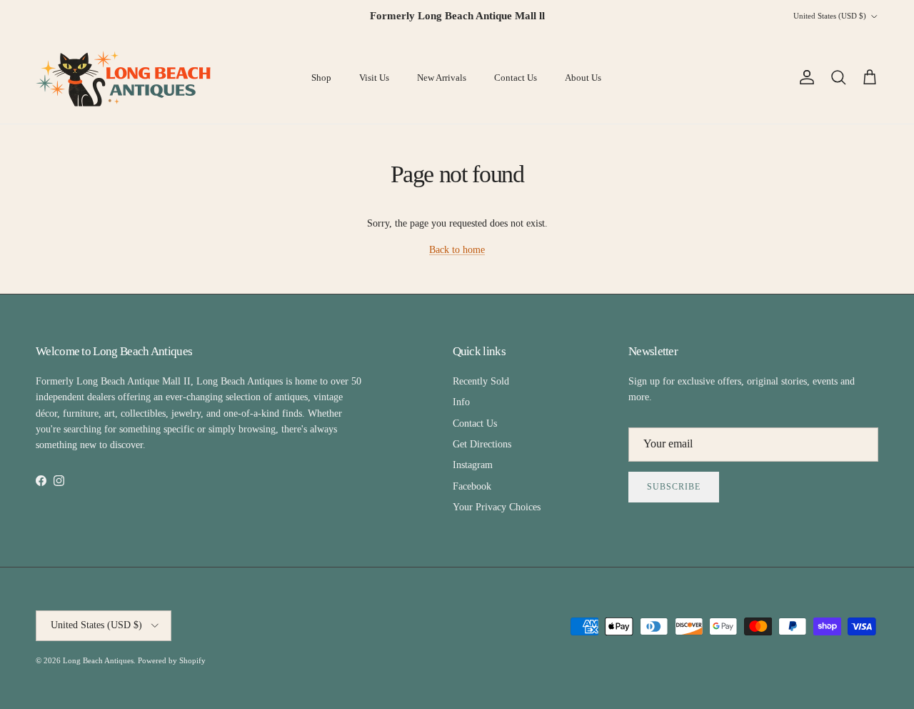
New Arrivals (441, 77)
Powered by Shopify (172, 660)
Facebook (472, 486)
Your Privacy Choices (497, 507)
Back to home (457, 249)
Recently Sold (481, 381)
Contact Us (515, 77)
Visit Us (374, 77)
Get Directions (482, 444)
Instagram (473, 465)
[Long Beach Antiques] (125, 77)
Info (461, 402)
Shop (321, 77)
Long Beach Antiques (98, 660)
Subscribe (673, 487)
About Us (583, 77)
